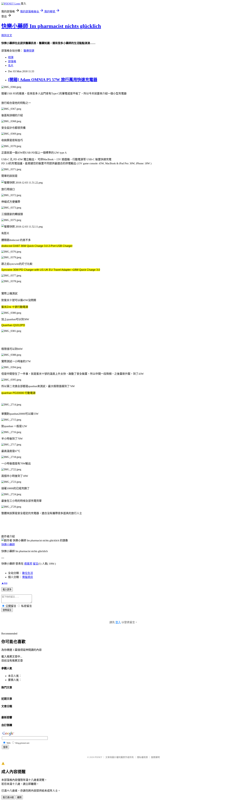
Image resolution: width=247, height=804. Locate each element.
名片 (10, 65)
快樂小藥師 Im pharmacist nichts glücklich (51, 26)
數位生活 (27, 573)
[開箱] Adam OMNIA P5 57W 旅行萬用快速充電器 (52, 79)
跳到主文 (6, 35)
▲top (4, 583)
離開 (19, 797)
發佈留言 (7, 610)
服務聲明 (155, 757)
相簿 (10, 57)
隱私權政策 (142, 757)
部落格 (12, 61)
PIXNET (98, 757)
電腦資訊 (27, 577)
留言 (35, 563)
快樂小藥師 (8, 544)
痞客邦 (28, 563)
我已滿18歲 (8, 797)
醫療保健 (29, 50)
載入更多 (7, 589)
